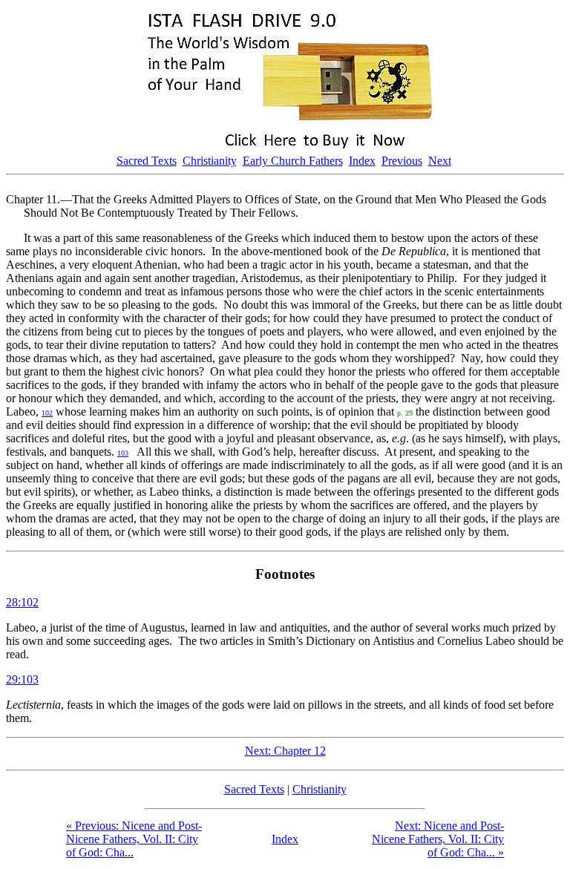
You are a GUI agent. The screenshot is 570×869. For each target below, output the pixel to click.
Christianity (210, 160)
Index (362, 160)
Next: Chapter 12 (285, 750)
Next (439, 160)
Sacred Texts (147, 160)
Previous (401, 160)
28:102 (22, 602)
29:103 (22, 679)
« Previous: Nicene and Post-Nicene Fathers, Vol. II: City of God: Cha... (134, 839)
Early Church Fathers (293, 160)
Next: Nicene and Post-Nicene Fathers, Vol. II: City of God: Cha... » (438, 839)
